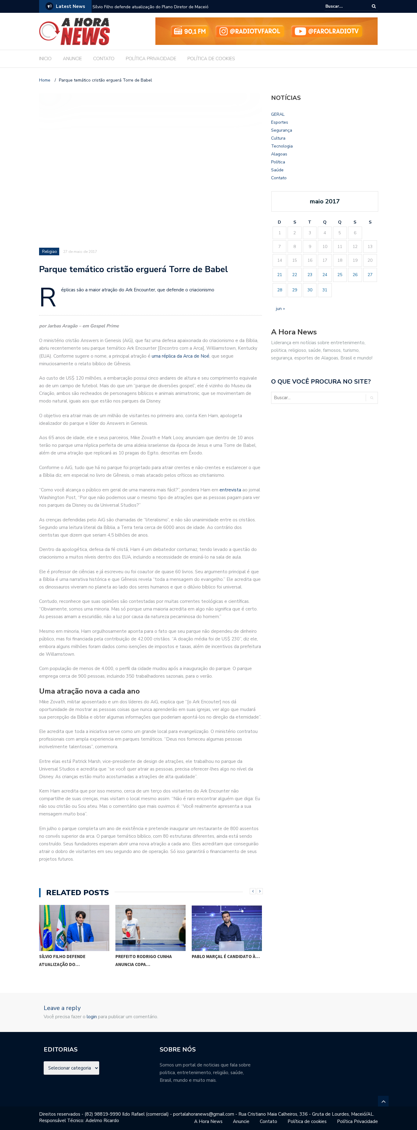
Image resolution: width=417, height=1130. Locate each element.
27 (370, 275)
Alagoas (279, 154)
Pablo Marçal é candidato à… (155, 956)
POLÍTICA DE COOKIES (211, 59)
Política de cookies (307, 1121)
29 (294, 290)
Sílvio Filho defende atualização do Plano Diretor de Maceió (150, 7)
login (92, 1017)
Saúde (277, 170)
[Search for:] (344, 6)
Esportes (279, 122)
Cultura (278, 138)
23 (309, 275)
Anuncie (241, 1121)
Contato (279, 178)
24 (324, 275)
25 (339, 275)
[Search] (374, 6)
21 (279, 275)
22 (294, 275)
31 (324, 290)
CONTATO (103, 59)
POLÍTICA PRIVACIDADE (151, 59)
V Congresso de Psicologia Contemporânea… (228, 960)
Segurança (281, 130)
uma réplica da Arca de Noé (180, 356)
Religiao (49, 251)
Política (278, 162)
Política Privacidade (357, 1121)
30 (309, 290)
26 (355, 275)
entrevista (230, 490)
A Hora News (208, 1121)
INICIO (45, 59)
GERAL (278, 114)
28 (279, 290)
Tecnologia (282, 146)
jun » (280, 309)
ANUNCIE (72, 59)
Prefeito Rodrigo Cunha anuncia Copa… (73, 960)
